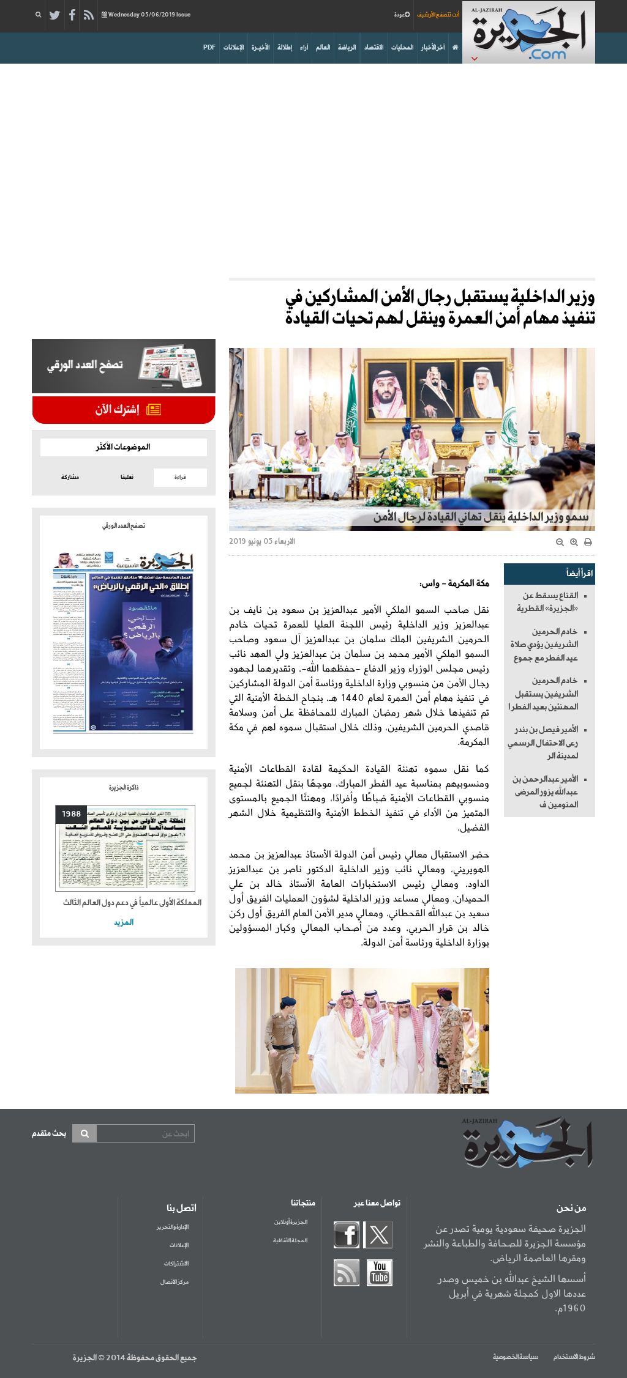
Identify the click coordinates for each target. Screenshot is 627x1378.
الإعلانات (233, 48)
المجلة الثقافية (290, 1240)
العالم (323, 48)
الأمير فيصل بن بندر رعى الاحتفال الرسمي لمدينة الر (543, 742)
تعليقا (127, 477)
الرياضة (347, 48)
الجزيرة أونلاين (290, 1222)
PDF (209, 48)
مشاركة (70, 477)
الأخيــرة (260, 48)
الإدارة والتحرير (173, 1227)
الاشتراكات (176, 1264)
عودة (399, 15)
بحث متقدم (49, 1134)
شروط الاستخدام (574, 1357)
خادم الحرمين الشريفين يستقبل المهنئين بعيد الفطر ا (543, 693)
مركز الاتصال (174, 1282)
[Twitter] (54, 16)
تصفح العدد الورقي (123, 526)
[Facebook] (72, 16)
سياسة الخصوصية (515, 1357)
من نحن (571, 1208)
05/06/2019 (149, 15)
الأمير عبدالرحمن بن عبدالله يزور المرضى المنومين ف (545, 792)
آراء (304, 48)
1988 (71, 814)
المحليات (402, 48)
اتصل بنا (182, 1208)
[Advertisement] (313, 167)
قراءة (180, 477)
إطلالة (284, 48)
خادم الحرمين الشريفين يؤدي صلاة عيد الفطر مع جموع (544, 645)
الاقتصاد (373, 48)
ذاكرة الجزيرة (123, 788)
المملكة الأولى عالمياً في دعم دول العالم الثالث (132, 903)
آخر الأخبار (433, 48)
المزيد (123, 923)
